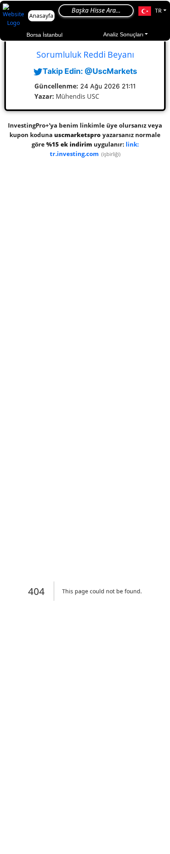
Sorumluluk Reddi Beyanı (85, 54)
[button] (152, 11)
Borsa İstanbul (44, 35)
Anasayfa (41, 15)
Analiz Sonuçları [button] (123, 34)
